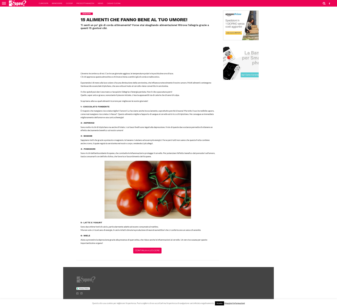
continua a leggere (147, 250)
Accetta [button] (219, 303)
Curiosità (43, 3)
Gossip (69, 3)
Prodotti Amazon (85, 3)
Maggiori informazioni (234, 303)
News (100, 3)
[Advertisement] (148, 49)
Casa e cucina (113, 3)
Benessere (57, 3)
